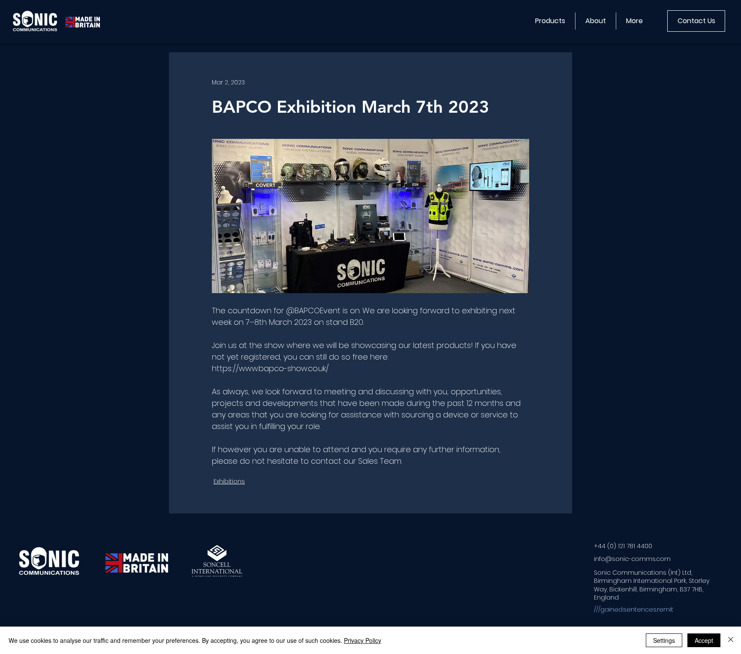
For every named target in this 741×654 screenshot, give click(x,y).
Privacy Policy (362, 640)
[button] (550, 21)
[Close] (731, 640)
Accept (704, 640)
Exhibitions (229, 481)
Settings (664, 640)
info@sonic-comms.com (632, 559)
